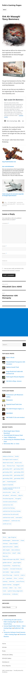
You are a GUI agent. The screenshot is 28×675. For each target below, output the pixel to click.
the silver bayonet (8, 498)
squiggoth (16, 584)
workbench (6, 520)
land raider (6, 572)
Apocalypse (9, 413)
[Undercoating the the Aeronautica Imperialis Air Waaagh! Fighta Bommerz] (13, 185)
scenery (5, 581)
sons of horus (20, 581)
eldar (18, 553)
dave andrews (15, 550)
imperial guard (11, 481)
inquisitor (5, 569)
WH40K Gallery (6, 658)
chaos (22, 540)
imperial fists (6, 565)
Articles (4, 647)
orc (4, 578)
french (22, 559)
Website (4, 260)
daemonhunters (8, 546)
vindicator (15, 594)
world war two (7, 524)
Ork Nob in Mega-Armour (14, 381)
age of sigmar (12, 537)
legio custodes (15, 572)
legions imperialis (8, 484)
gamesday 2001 (7, 469)
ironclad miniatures (16, 569)
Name (4, 246)
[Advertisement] (14, 322)
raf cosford (6, 495)
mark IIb (16, 575)
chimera (5, 543)
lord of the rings (7, 575)
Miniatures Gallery (7, 654)
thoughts (18, 498)
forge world (20, 466)
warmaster (19, 517)
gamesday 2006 (7, 475)
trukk (4, 591)
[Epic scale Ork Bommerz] (13, 171)
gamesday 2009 (19, 478)
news (14, 492)
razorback (9, 578)
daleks (16, 546)
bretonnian (15, 540)
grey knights (17, 562)
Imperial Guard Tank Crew (14, 404)
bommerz (19, 204)
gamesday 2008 (7, 478)
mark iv (23, 575)
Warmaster (9, 400)
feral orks (5, 556)
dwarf (14, 553)
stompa (5, 587)
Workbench (5, 662)
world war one (15, 520)
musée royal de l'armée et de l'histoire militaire (11, 488)
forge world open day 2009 (11, 559)
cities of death (13, 543)
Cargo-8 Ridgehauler (10, 437)
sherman (12, 581)
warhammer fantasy (9, 508)
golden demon (7, 562)
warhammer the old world (10, 514)
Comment (5, 223)
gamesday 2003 (18, 469)
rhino (15, 578)
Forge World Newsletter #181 (9, 161)
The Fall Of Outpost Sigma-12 (15, 408)
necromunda (7, 492)
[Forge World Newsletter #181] (13, 153)
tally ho (20, 495)
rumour (21, 578)
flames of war (11, 466)
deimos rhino (7, 553)
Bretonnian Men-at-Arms (11, 443)
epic (4, 466)
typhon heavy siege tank (15, 591)
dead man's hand (8, 462)
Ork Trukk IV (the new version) (15, 417)
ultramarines (6, 594)
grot (4, 481)
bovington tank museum (10, 459)
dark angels (6, 550)
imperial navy (16, 565)
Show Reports (6, 665)
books (17, 456)
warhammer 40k (8, 505)
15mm (4, 537)
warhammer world (8, 517)
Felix (5, 202)
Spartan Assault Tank (12, 367)
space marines (7, 584)
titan (19, 587)
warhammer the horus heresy (12, 511)
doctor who (18, 462)
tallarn (11, 587)
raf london (14, 495)
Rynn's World (10, 357)
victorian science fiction (10, 501)
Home (4, 643)
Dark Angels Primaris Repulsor (15, 377)
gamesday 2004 (7, 472)
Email (4, 253)
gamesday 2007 (11, 204)
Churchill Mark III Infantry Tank (13, 435)
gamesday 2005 (19, 472)
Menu (4, 9)
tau (16, 587)
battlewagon (6, 540)
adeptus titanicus (8, 456)
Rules (4, 651)
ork (18, 492)
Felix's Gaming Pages (11, 5)
